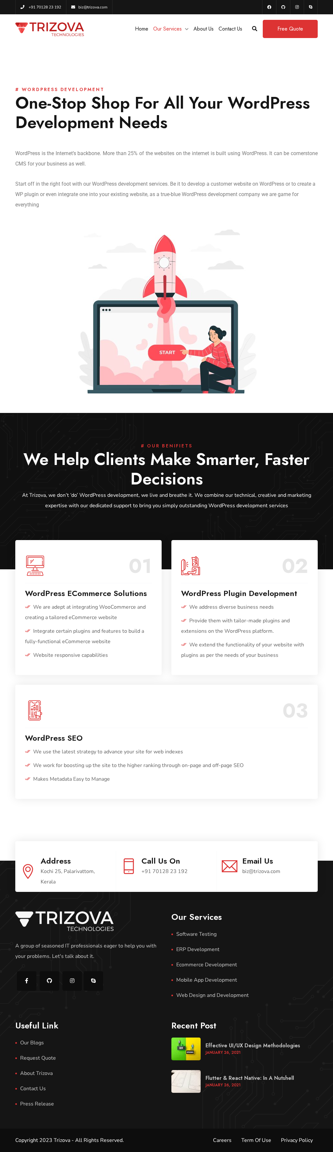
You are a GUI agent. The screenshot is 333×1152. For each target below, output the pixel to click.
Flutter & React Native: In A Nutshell (250, 1078)
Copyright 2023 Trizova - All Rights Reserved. (69, 1140)
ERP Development (198, 949)
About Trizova (36, 1073)
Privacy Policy (297, 1140)
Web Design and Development (212, 995)
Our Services (167, 29)
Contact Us (230, 29)
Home (141, 29)
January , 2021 (223, 1052)
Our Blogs (32, 1042)
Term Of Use (256, 1140)
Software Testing (196, 934)
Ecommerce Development (206, 964)
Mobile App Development (206, 980)
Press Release (37, 1103)
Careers (222, 1140)
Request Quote (38, 1058)
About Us (203, 29)
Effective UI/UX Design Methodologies (253, 1045)
